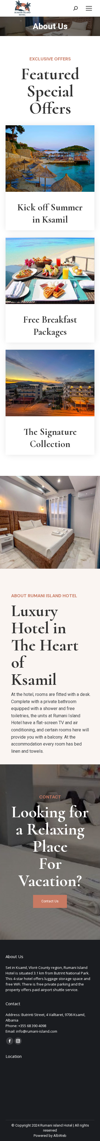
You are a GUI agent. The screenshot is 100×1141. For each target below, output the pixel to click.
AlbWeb (59, 1136)
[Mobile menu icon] (88, 8)
